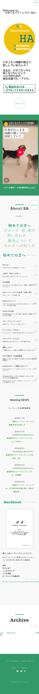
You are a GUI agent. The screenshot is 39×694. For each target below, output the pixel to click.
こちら (32, 187)
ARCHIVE (24, 668)
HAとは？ (12, 632)
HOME (13, 668)
